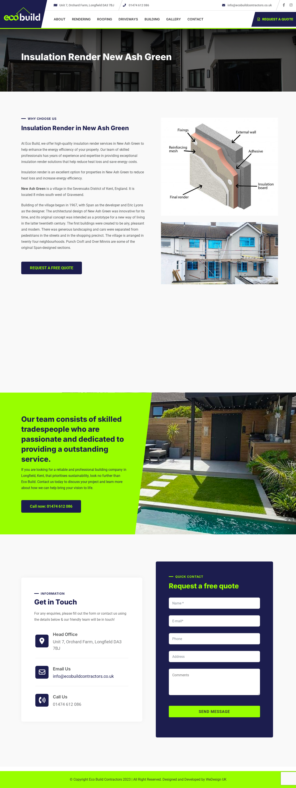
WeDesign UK (216, 779)
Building (152, 19)
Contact (195, 19)
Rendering (81, 19)
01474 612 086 (139, 5)
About (59, 19)
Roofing (104, 19)
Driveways (128, 19)
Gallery (173, 19)
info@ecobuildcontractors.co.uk (249, 5)
